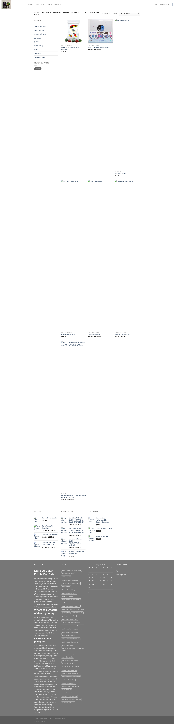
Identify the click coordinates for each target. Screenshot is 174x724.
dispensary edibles (67, 596)
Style (117, 571)
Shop (37, 4)
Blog (50, 4)
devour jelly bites (40, 34)
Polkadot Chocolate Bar (122, 334)
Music (36, 50)
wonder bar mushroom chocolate (71, 699)
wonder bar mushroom (68, 693)
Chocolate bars (39, 30)
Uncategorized (39, 57)
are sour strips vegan (68, 573)
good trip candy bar (77, 612)
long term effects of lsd (68, 626)
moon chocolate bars (68, 334)
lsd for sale (80, 626)
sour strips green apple (68, 654)
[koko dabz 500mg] (127, 94)
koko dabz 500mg (120, 173)
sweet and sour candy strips (70, 673)
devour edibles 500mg (68, 590)
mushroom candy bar (68, 645)
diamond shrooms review (69, 593)
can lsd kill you (66, 577)
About (36, 718)
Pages (43, 4)
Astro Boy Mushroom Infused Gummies (70, 48)
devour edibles (66, 586)
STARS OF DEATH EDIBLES (70, 667)
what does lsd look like (68, 683)
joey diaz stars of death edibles (71, 622)
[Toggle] (57, 49)
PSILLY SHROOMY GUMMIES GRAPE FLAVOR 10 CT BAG (73, 496)
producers (43, 681)
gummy (36, 42)
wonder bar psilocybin (68, 703)
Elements (57, 4)
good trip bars (66, 612)
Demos (30, 4)
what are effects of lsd (68, 680)
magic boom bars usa (68, 635)
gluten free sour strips (68, 609)
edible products (66, 603)
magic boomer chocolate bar (70, 642)
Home (37, 12)
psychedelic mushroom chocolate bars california (73, 649)
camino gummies (40, 26)
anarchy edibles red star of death (71, 570)
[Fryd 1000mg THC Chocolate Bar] (100, 31)
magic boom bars (78, 629)
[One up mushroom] (100, 255)
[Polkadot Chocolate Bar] (127, 255)
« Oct (90, 592)
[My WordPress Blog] (12, 4)
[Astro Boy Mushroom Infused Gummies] (73, 31)
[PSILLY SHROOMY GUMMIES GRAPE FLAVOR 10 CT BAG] (73, 416)
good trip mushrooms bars (69, 619)
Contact (58, 718)
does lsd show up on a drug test (71, 599)
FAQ (63, 718)
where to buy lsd (66, 689)
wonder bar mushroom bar (69, 696)
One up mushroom (94, 334)
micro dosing (38, 46)
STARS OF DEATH (67, 663)
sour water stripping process (70, 660)
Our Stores (44, 718)
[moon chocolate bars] (73, 255)
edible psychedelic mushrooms (71, 606)
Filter (38, 69)
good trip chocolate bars (69, 616)
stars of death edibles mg (69, 670)
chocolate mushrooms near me (71, 583)
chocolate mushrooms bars (70, 580)
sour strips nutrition (67, 657)
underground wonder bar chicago (71, 676)
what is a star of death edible (70, 686)
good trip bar (80, 609)
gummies (37, 38)
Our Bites (37, 53)
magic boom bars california (70, 632)
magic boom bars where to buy (71, 639)
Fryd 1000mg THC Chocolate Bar (98, 47)
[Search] (25, 4)
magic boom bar (66, 629)
